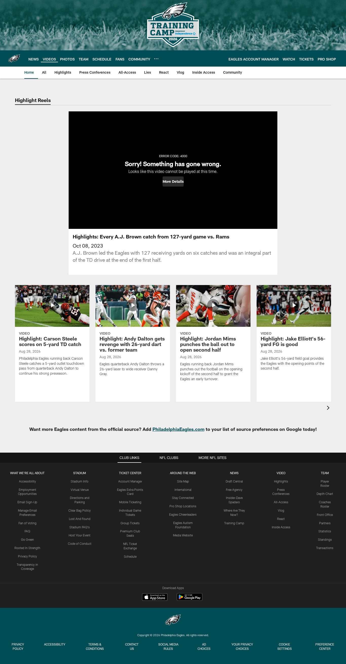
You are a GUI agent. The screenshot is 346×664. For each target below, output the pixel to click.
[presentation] (329, 408)
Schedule (130, 556)
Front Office (325, 514)
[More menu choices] (156, 59)
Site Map (183, 481)
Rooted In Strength (27, 548)
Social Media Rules (168, 646)
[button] (173, 181)
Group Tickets (130, 523)
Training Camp (234, 523)
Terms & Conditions (95, 646)
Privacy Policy (27, 556)
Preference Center (324, 646)
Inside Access (281, 527)
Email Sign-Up (27, 502)
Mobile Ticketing (130, 502)
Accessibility (27, 481)
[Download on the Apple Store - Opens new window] (154, 597)
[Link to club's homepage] (14, 58)
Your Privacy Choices (242, 646)
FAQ (27, 531)
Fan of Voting (27, 523)
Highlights (281, 481)
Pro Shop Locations (182, 506)
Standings (325, 539)
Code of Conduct (79, 543)
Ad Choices (204, 646)
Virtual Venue (80, 489)
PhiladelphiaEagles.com (178, 429)
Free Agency (234, 489)
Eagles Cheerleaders (183, 514)
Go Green (27, 539)
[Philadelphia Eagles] (173, 620)
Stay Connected (183, 497)
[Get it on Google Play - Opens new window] (189, 599)
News (234, 473)
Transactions (324, 548)
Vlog (281, 510)
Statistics (324, 531)
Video (281, 473)
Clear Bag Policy (79, 510)
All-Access (281, 502)
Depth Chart (325, 493)
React (281, 518)
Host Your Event (79, 535)
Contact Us (132, 646)
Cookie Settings (284, 646)
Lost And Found (79, 518)
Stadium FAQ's (79, 527)
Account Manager (130, 481)
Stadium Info (79, 481)
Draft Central (234, 481)
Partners (325, 523)
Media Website (183, 535)
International (183, 489)
